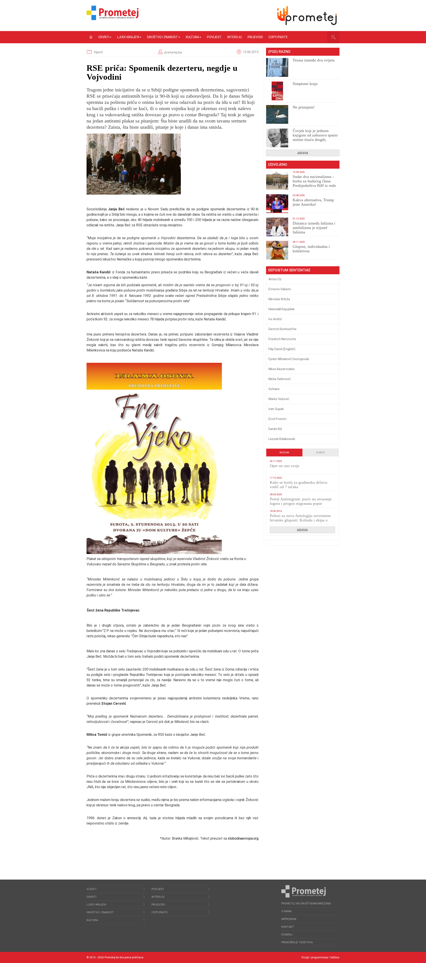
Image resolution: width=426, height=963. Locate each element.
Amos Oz (275, 279)
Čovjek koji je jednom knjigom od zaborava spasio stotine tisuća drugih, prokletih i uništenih (315, 137)
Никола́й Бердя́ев (281, 309)
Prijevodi (255, 37)
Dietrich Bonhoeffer (282, 329)
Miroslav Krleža (279, 299)
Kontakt (287, 926)
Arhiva (302, 153)
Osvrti (103, 37)
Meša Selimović (279, 379)
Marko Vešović (278, 399)
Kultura (192, 37)
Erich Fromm (277, 419)
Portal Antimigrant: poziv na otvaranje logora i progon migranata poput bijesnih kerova (301, 503)
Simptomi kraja (305, 83)
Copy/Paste (278, 37)
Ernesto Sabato (279, 289)
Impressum (288, 919)
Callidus (334, 957)
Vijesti (98, 52)
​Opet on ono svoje (284, 466)
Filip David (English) (281, 349)
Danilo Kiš (275, 429)
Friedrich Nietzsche (282, 339)
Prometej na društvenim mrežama (306, 903)
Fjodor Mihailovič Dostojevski (288, 359)
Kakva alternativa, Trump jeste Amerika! (313, 202)
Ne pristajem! (304, 107)
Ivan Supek (276, 409)
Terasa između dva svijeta (313, 60)
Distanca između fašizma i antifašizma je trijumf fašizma (314, 227)
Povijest (214, 37)
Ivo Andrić (275, 319)
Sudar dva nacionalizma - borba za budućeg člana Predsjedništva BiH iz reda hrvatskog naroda (314, 183)
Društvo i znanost (162, 37)
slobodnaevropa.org (243, 838)
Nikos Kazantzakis (281, 369)
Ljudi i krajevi (128, 37)
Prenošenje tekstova (297, 942)
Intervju (234, 37)
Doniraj (287, 934)
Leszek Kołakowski (281, 439)
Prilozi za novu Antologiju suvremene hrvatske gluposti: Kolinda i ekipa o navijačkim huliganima (300, 520)
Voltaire (274, 389)
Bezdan (284, 452)
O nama (286, 911)
